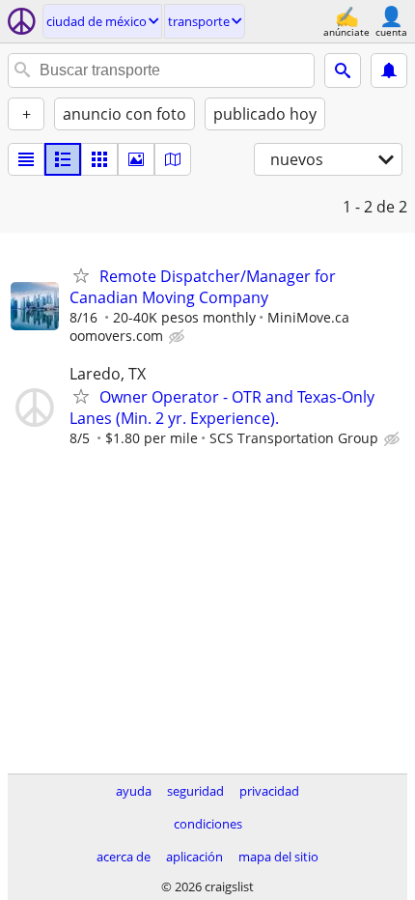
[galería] (136, 159)
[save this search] (389, 70)
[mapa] (172, 159)
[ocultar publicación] (178, 337)
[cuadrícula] (99, 159)
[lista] (26, 159)
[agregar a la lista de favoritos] (81, 275)
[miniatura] (62, 159)
